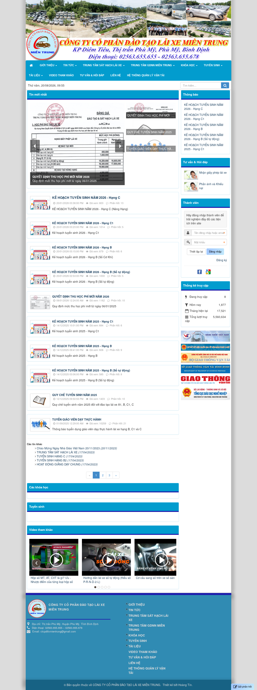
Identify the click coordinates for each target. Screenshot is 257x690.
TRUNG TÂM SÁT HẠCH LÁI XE (66, 452)
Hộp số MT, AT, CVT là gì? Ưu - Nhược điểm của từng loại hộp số (52, 580)
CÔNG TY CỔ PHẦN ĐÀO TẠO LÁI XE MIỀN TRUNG (126, 685)
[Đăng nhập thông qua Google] (209, 271)
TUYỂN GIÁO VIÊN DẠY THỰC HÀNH (76, 419)
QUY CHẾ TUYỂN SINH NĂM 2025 (74, 395)
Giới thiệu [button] (47, 65)
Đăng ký (221, 260)
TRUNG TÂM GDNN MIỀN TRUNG (146, 627)
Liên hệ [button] (115, 75)
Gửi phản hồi (245, 686)
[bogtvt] (205, 357)
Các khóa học (38, 487)
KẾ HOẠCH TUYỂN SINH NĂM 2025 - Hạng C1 (82, 321)
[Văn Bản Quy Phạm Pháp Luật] (205, 347)
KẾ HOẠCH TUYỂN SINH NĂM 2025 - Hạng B (82, 346)
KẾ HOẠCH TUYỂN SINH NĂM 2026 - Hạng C (86, 197)
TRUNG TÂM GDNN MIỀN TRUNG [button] (152, 65)
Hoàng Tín (185, 685)
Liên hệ (134, 663)
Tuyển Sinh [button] (212, 65)
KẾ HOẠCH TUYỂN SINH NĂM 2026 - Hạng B (82, 247)
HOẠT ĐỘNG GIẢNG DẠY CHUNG (67, 464)
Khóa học (136, 635)
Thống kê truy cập (195, 285)
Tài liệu (134, 646)
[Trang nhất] (32, 65)
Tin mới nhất (38, 94)
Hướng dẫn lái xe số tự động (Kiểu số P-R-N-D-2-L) (107, 580)
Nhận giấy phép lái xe (213, 172)
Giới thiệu (136, 604)
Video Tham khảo (142, 652)
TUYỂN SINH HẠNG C (60, 456)
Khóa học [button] (188, 65)
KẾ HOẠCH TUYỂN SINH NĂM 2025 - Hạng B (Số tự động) (91, 370)
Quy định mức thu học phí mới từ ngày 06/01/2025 (65, 179)
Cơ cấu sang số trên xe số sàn (155, 578)
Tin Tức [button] (69, 65)
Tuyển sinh (36, 506)
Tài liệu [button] (35, 75)
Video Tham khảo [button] (61, 75)
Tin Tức (134, 610)
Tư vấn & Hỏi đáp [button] (92, 75)
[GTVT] (205, 379)
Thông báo (190, 94)
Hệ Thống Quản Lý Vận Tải (146, 670)
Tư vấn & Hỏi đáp (195, 162)
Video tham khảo (41, 529)
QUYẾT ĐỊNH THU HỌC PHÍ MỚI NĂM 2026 (80, 296)
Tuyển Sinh (137, 640)
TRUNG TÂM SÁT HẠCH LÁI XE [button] (103, 65)
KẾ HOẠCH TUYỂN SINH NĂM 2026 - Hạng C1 (82, 223)
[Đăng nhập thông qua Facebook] (200, 271)
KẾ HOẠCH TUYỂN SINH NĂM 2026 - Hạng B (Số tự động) (91, 272)
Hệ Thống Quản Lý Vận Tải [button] (145, 75)
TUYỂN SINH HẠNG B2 (60, 460)
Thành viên (191, 202)
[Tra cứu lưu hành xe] (205, 336)
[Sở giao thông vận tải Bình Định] (205, 368)
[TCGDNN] (205, 392)
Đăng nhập (215, 251)
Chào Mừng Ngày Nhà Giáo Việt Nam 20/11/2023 (77, 448)
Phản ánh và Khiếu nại (211, 186)
